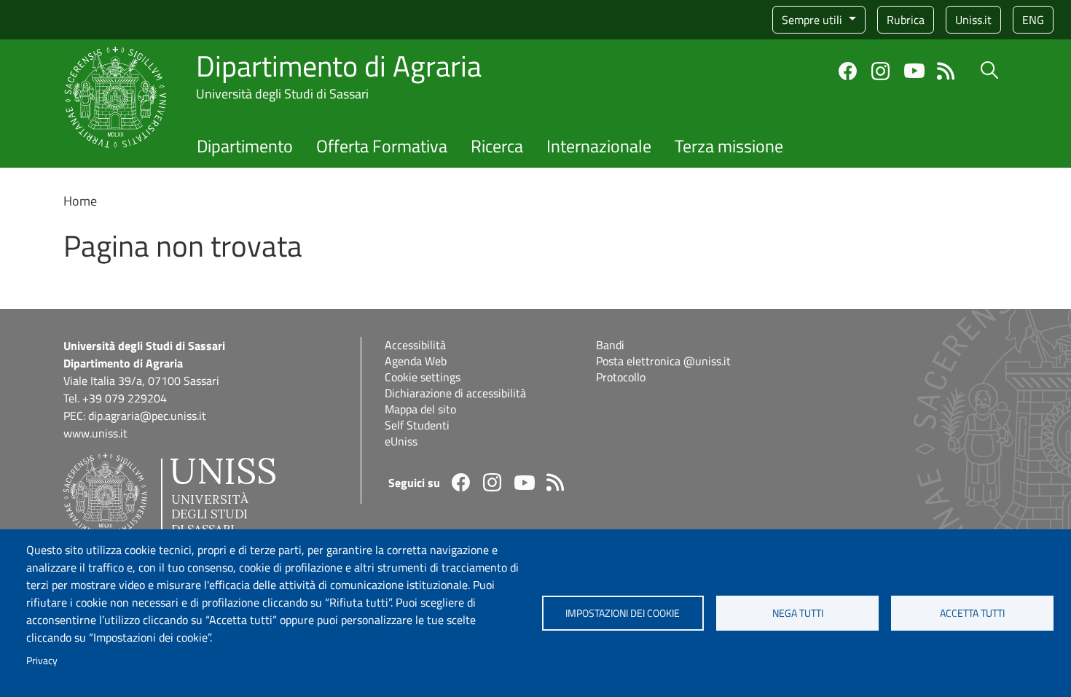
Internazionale (598, 146)
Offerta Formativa (381, 146)
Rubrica (906, 19)
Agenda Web (416, 361)
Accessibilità (415, 345)
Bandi (610, 345)
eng (1033, 19)
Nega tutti (797, 613)
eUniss (401, 441)
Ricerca (497, 146)
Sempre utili (813, 19)
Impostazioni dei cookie (622, 613)
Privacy (42, 660)
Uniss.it (973, 19)
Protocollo (621, 377)
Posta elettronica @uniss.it (663, 361)
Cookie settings (422, 377)
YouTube (914, 71)
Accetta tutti (972, 613)
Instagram (880, 71)
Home (80, 201)
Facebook (848, 71)
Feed (946, 71)
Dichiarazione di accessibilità (455, 393)
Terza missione (729, 146)
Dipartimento (245, 146)
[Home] (115, 55)
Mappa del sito (420, 409)
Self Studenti (417, 425)
